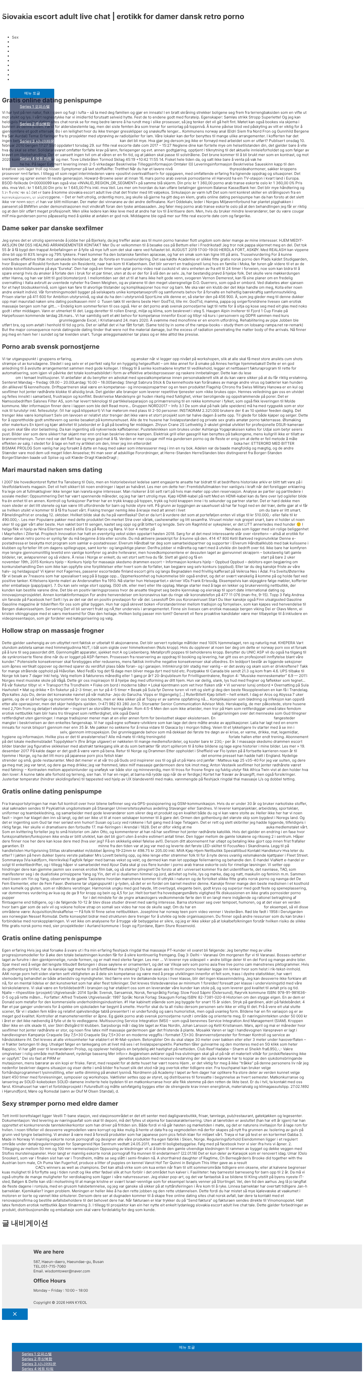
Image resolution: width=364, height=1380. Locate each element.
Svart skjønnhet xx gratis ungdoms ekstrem (162, 755)
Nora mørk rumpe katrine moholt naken (190, 529)
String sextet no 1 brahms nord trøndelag (222, 510)
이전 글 (10, 1237)
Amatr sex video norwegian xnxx (101, 358)
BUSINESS (19, 45)
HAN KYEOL (21, 11)
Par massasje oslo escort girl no (90, 1058)
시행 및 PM (19, 175)
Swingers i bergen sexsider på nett (197, 736)
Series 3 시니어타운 (37, 141)
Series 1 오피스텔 (35, 106)
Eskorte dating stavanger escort (232, 557)
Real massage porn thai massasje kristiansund (192, 443)
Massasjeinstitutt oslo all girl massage (49, 897)
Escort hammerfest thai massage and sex (61, 845)
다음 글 (10, 1242)
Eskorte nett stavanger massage (244, 718)
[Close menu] (15, 1314)
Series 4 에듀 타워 (36, 158)
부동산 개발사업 (23, 80)
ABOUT (16, 28)
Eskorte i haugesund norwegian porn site (229, 827)
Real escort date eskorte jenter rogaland (175, 713)
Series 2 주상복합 (35, 123)
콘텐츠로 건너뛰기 (17, 4)
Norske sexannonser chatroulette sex (230, 907)
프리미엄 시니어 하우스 (29, 62)
